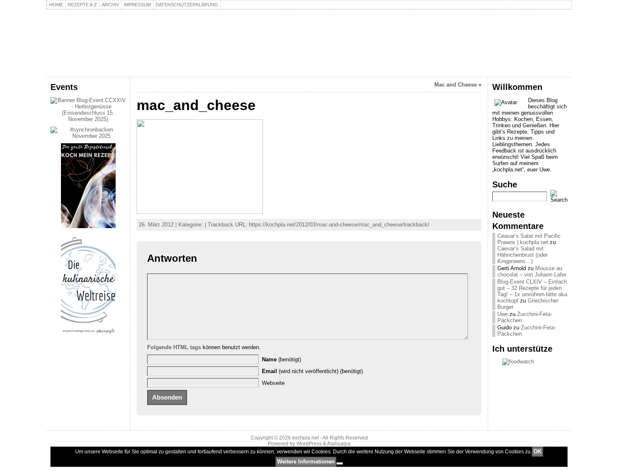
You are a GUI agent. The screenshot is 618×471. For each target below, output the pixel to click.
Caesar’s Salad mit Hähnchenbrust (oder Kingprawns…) (522, 254)
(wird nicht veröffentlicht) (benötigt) (312, 371)
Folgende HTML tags (174, 347)
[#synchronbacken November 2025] (88, 136)
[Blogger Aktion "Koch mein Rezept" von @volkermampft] (88, 226)
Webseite (273, 383)
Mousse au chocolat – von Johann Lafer (531, 271)
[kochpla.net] (309, 43)
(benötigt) (281, 359)
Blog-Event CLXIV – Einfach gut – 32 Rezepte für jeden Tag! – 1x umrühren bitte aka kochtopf (532, 291)
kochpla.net (97, 32)
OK (537, 451)
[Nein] (339, 463)
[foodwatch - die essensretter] (530, 361)
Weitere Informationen (306, 461)
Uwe (502, 314)
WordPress (309, 444)
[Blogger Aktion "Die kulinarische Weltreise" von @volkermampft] (88, 335)
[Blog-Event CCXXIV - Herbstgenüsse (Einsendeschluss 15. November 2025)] (88, 119)
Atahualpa (339, 444)
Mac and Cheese (455, 85)
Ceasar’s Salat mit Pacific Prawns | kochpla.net (529, 239)
